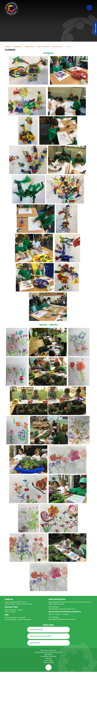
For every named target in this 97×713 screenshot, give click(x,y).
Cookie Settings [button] (48, 662)
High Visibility (48, 654)
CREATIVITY (29, 46)
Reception (57, 46)
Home (7, 46)
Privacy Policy (48, 660)
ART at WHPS (43, 46)
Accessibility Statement (48, 656)
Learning (17, 46)
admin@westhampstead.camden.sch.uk (61, 609)
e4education (52, 650)
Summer (69, 46)
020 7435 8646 (53, 607)
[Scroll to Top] (48, 667)
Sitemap (48, 658)
